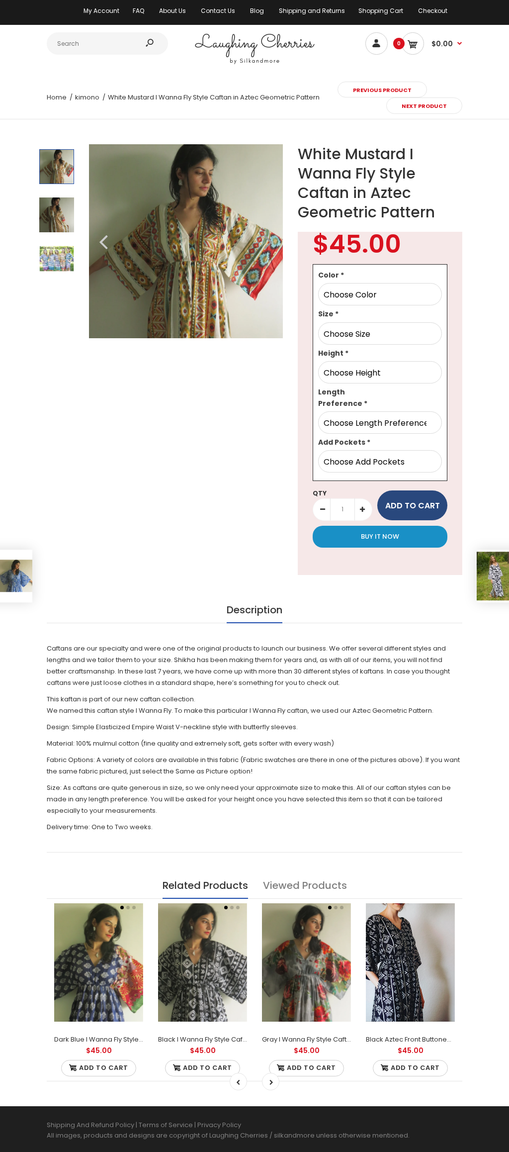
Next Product (424, 106)
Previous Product (382, 90)
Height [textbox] (333, 353)
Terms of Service (166, 1125)
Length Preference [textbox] (342, 397)
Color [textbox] (331, 275)
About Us (172, 10)
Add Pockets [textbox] (344, 442)
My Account (101, 10)
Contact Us (218, 10)
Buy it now (380, 536)
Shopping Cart (380, 10)
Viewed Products (305, 885)
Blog (257, 10)
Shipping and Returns (312, 10)
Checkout (432, 10)
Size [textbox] (328, 314)
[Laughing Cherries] (254, 63)
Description (254, 610)
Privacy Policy (219, 1125)
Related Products (205, 885)
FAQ (138, 10)
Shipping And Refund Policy (90, 1125)
